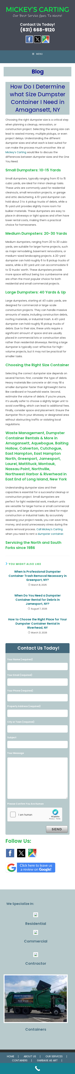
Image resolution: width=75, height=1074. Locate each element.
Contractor (35, 963)
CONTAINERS (19, 1060)
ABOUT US (30, 1056)
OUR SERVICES (54, 1056)
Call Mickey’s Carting (49, 529)
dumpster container (50, 534)
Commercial (35, 941)
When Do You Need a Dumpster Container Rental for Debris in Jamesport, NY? (37, 600)
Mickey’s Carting (15, 152)
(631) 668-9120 (37, 30)
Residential (35, 923)
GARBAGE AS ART (47, 1060)
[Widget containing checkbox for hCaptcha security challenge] (34, 814)
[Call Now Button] (37, 1068)
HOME (10, 1056)
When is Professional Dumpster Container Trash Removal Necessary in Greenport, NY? (38, 576)
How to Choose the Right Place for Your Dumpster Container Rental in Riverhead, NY (37, 623)
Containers (35, 1029)
